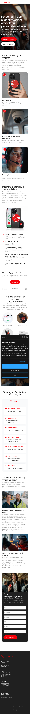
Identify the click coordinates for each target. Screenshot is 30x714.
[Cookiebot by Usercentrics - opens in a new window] (22, 337)
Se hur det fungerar (8, 44)
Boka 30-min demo (10, 637)
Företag (6, 621)
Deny (15, 375)
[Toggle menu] (28, 2)
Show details (22, 361)
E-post (6, 626)
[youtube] (13, 709)
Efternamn (7, 612)
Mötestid (6, 617)
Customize (14, 370)
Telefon (6, 631)
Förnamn (6, 607)
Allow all (15, 365)
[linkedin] (16, 709)
